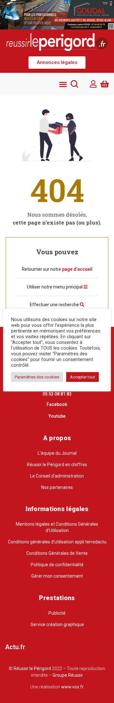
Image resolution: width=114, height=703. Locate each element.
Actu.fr (15, 647)
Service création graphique (57, 624)
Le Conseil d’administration (57, 475)
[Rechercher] (74, 84)
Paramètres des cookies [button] (37, 377)
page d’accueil (77, 269)
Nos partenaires (57, 487)
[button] (57, 62)
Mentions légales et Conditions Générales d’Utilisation (57, 527)
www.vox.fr (72, 686)
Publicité (57, 613)
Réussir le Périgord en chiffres (57, 464)
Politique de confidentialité (57, 564)
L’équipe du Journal (57, 453)
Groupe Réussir (68, 675)
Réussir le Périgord (32, 668)
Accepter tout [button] (82, 377)
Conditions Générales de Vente (57, 553)
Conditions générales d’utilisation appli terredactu (57, 541)
